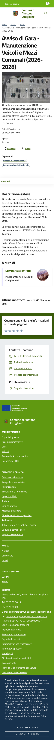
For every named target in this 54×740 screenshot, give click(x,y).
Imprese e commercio (12, 534)
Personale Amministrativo (15, 456)
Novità (13, 24)
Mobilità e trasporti (11, 510)
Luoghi (5, 576)
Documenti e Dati (11, 461)
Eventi (5, 581)
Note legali (7, 653)
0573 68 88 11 (13, 602)
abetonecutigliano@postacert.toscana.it (26, 616)
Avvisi (22, 24)
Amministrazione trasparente (17, 644)
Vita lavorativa (9, 506)
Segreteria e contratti (18, 271)
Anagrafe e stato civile (13, 482)
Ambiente (7, 520)
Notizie (5, 551)
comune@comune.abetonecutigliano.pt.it (30, 611)
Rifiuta (29, 727)
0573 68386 (12, 607)
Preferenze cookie (17, 713)
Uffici (4, 446)
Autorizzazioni (9, 487)
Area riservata (9, 663)
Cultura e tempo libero (13, 529)
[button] (11, 4)
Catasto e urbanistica (12, 477)
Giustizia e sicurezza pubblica (17, 515)
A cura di (5, 181)
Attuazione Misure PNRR (14, 672)
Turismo (6, 501)
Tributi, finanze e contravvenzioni (19, 525)
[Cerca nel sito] (46, 13)
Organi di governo (11, 437)
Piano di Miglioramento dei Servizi (19, 667)
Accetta (29, 733)
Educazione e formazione (14, 491)
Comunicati (7, 555)
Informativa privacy (12, 648)
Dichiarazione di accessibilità (16, 658)
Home (4, 24)
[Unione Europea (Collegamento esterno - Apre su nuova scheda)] (27, 408)
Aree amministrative (12, 442)
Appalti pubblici (9, 496)
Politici (5, 451)
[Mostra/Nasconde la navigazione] (6, 13)
